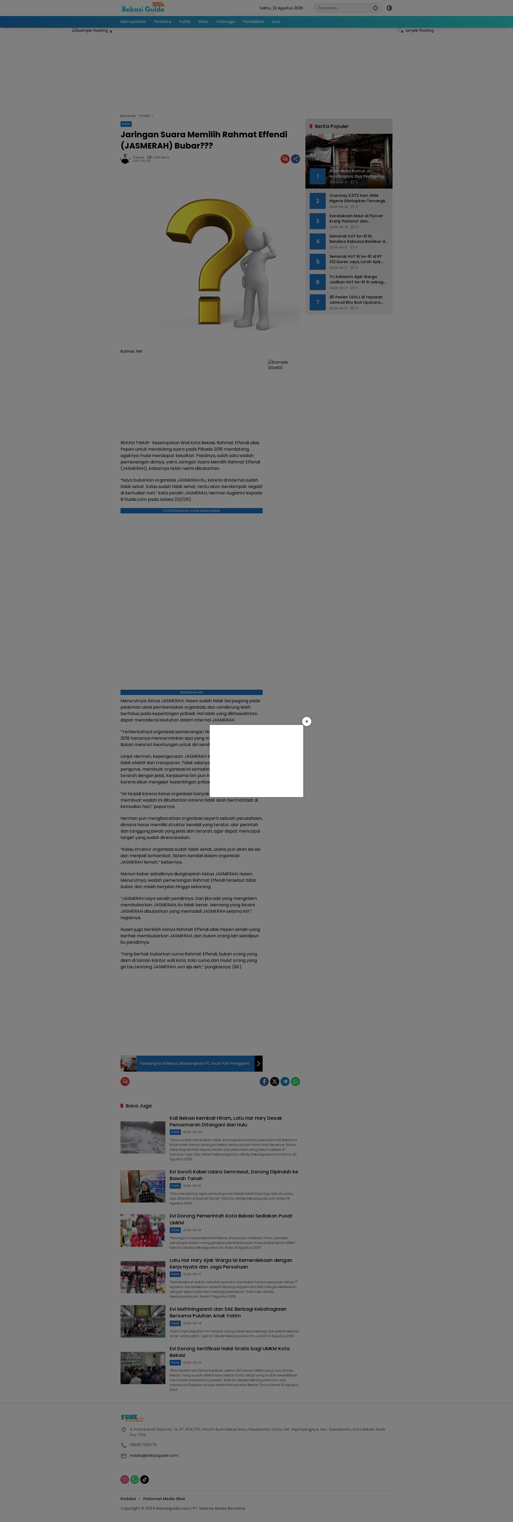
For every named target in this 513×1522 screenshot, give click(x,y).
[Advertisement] (256, 761)
